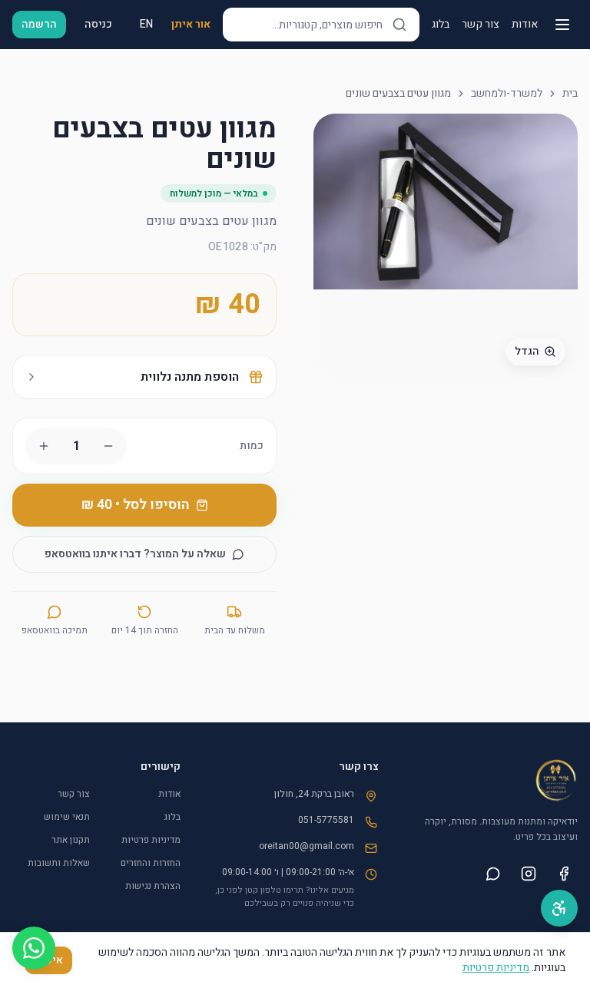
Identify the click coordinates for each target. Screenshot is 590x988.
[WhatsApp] (33, 948)
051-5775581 (326, 820)
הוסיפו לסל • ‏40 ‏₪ (135, 504)
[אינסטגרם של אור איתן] (528, 873)
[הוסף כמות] (44, 446)
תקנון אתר (70, 840)
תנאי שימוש (67, 817)
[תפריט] (562, 24)
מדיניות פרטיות (151, 840)
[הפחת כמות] (108, 446)
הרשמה (39, 24)
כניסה (98, 24)
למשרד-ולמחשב (506, 93)
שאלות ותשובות (59, 863)
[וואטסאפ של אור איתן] (493, 873)
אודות (525, 24)
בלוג (440, 24)
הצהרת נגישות (153, 886)
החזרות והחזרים (151, 863)
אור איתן (190, 24)
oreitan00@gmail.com (306, 846)
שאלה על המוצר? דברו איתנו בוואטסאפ (135, 554)
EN (146, 24)
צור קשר (480, 24)
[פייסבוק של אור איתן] (564, 873)
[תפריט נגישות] (559, 908)
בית (570, 93)
